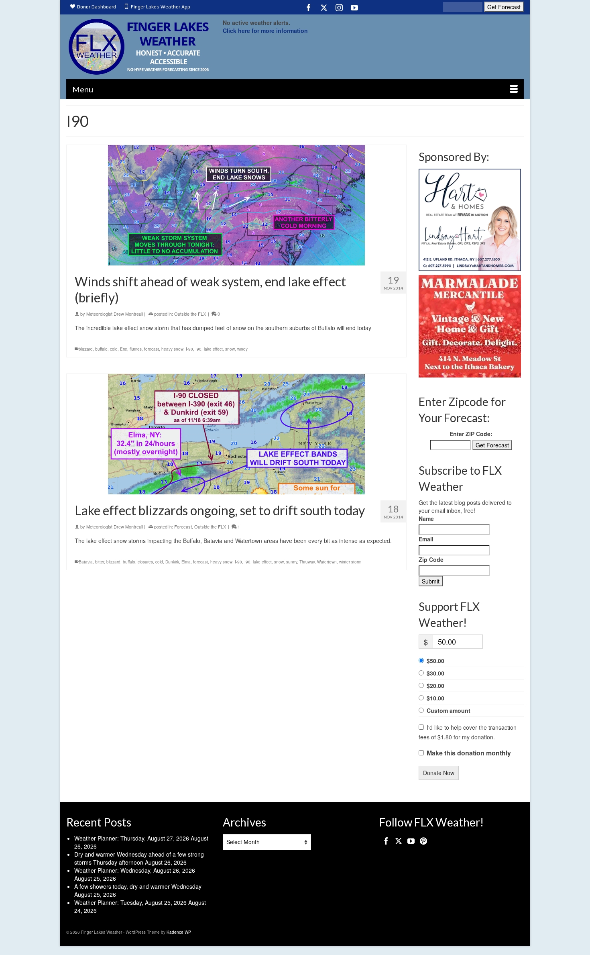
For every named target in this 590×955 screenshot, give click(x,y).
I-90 (189, 349)
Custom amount (448, 710)
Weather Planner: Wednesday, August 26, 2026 (134, 870)
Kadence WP (179, 932)
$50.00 (435, 661)
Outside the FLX (190, 313)
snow (230, 349)
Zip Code (431, 559)
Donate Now (438, 773)
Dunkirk (172, 562)
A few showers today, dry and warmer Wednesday (137, 886)
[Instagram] (339, 7)
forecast (151, 349)
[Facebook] (308, 7)
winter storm (350, 562)
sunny (291, 562)
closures (145, 562)
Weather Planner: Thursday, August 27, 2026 (131, 838)
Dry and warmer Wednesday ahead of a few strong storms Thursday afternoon (139, 858)
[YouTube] (354, 7)
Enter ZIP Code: (471, 434)
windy (242, 349)
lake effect (213, 349)
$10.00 (435, 698)
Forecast (183, 526)
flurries (136, 349)
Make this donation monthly (469, 753)
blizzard (86, 349)
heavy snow (172, 349)
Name (426, 518)
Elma (186, 562)
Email (426, 539)
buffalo (101, 349)
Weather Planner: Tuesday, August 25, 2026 (130, 902)
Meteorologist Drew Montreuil (114, 313)
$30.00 (435, 673)
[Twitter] (324, 7)
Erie (123, 349)
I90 (198, 349)
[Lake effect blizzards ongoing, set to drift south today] (236, 434)
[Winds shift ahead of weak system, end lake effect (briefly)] (236, 205)
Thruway (307, 562)
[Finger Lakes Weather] (138, 46)
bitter (99, 562)
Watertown (327, 562)
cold (114, 349)
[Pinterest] (423, 840)
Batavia (86, 562)
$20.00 (435, 686)
